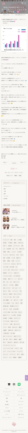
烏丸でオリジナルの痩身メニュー (9, 154)
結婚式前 (10, 294)
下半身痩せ (10, 242)
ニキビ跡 (13, 257)
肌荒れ (22, 354)
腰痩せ (20, 327)
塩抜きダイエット (6, 315)
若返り (9, 291)
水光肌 (13, 260)
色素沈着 (9, 245)
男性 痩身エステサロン (14, 306)
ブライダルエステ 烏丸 (7, 275)
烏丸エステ (5, 285)
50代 (16, 266)
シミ (15, 278)
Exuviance (13, 263)
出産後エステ (16, 272)
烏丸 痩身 (5, 318)
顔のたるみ (5, 294)
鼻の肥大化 (16, 342)
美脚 (4, 257)
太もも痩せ (19, 251)
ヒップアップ (5, 254)
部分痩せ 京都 (5, 306)
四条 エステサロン (17, 294)
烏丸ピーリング (16, 281)
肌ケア (18, 354)
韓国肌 (8, 260)
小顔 (5, 191)
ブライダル (6, 196)
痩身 (2, 158)
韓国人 (4, 260)
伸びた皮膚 (12, 266)
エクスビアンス (12, 354)
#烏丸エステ (10, 175)
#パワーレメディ (19, 172)
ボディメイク (5, 354)
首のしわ (20, 312)
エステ (4, 351)
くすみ (12, 303)
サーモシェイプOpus (11, 351)
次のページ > (22, 163)
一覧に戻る (14, 163)
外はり (17, 254)
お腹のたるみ (21, 248)
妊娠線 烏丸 (10, 330)
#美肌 (20, 175)
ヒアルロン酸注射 (6, 303)
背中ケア (5, 245)
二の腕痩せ (10, 318)
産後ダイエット (18, 330)
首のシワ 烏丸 (14, 312)
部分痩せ (6, 198)
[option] (14, 39)
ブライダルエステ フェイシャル (9, 345)
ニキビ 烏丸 (11, 285)
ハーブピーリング (6, 263)
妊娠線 (4, 251)
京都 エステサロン (7, 288)
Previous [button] (2, 40)
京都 (15, 239)
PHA (11, 281)
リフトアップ (5, 324)
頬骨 (21, 303)
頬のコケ (17, 303)
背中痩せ (5, 278)
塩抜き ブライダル (17, 336)
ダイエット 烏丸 (6, 269)
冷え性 (10, 309)
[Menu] (25, 2)
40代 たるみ (14, 288)
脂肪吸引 (15, 339)
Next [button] (25, 40)
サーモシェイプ (6, 239)
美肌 (4, 158)
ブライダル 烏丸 (6, 321)
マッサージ (22, 269)
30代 (16, 248)
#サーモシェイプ (9, 172)
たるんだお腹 (5, 266)
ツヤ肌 (21, 300)
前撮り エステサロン (14, 321)
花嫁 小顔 (22, 342)
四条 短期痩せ (6, 300)
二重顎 (11, 324)
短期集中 (19, 357)
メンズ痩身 (19, 239)
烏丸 (21, 348)
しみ (4, 248)
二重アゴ (10, 339)
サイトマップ (21, 417)
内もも (22, 254)
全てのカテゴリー (7, 186)
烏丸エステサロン (14, 269)
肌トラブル (19, 263)
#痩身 (15, 175)
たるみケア (17, 348)
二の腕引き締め (6, 333)
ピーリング (18, 260)
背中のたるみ (14, 327)
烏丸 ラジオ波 (16, 297)
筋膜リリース (10, 278)
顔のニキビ (16, 300)
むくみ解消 (13, 315)
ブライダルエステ (16, 245)
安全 (4, 281)
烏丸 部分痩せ (16, 309)
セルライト (10, 272)
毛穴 (11, 300)
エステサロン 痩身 (6, 312)
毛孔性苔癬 (9, 248)
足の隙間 (8, 257)
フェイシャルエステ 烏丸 (8, 348)
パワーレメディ (19, 351)
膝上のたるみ (12, 254)
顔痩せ (20, 339)
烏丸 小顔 (5, 339)
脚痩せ (15, 242)
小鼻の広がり (9, 342)
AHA (7, 281)
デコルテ (5, 327)
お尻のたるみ (20, 242)
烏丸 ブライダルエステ (7, 336)
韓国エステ (19, 257)
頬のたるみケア (17, 324)
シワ (20, 288)
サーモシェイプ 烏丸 (7, 297)
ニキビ (10, 357)
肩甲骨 (9, 327)
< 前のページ (5, 163)
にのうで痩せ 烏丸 (16, 275)
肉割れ (8, 251)
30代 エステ (5, 309)
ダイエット (5, 357)
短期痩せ (16, 285)
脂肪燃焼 (5, 272)
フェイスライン (15, 291)
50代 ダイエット (17, 318)
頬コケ (4, 342)
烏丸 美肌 (19, 315)
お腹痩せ (5, 330)
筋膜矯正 (14, 357)
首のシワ (5, 291)
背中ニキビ (20, 278)
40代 (13, 248)
